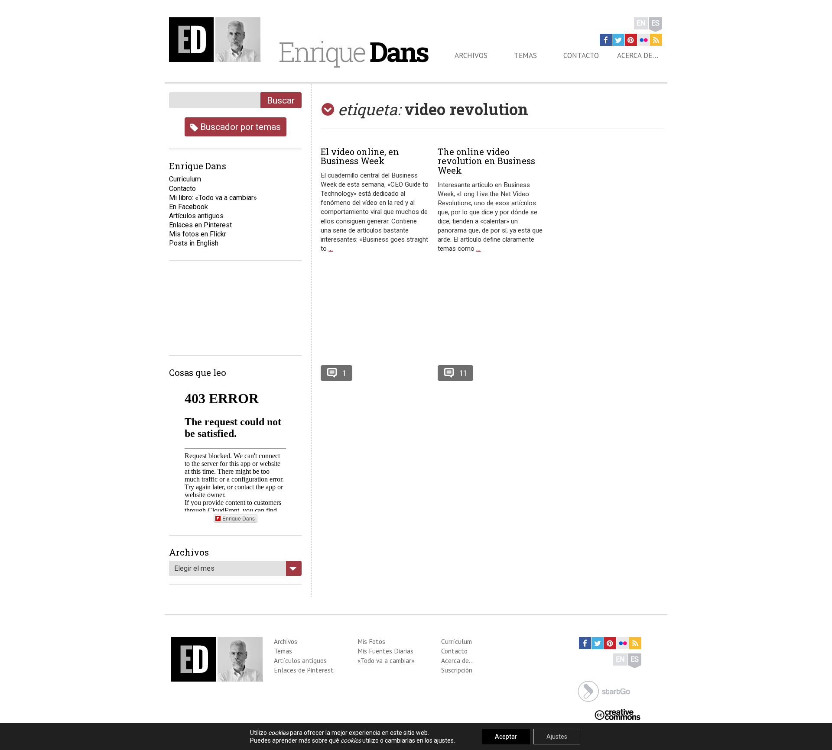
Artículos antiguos (196, 216)
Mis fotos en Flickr (197, 234)
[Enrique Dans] (217, 39)
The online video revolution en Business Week (486, 161)
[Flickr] (643, 40)
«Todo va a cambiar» (386, 660)
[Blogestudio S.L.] (604, 690)
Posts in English (193, 243)
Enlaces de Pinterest (304, 670)
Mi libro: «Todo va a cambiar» (213, 198)
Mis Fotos (371, 641)
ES (655, 23)
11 (463, 373)
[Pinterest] (631, 40)
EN (641, 23)
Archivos (471, 55)
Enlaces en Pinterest (200, 225)
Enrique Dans (238, 518)
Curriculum (185, 179)
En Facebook (188, 207)
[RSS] (656, 40)
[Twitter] (618, 40)
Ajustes (556, 736)
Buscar (281, 100)
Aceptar (506, 736)
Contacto (581, 55)
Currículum (456, 641)
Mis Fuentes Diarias (385, 651)
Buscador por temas (239, 126)
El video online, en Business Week (360, 156)
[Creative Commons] (617, 713)
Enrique (353, 51)
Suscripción (456, 670)
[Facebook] (606, 40)
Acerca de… (637, 55)
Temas (525, 55)
